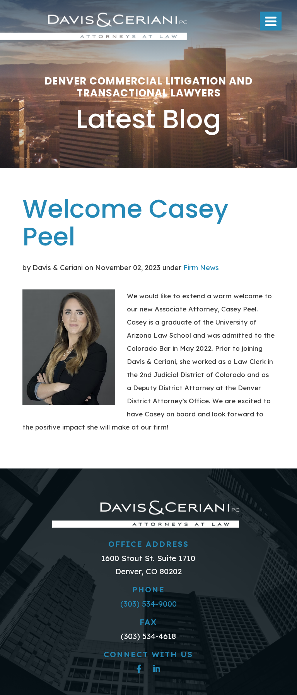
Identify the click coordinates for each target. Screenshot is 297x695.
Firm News (201, 267)
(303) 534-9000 (148, 604)
